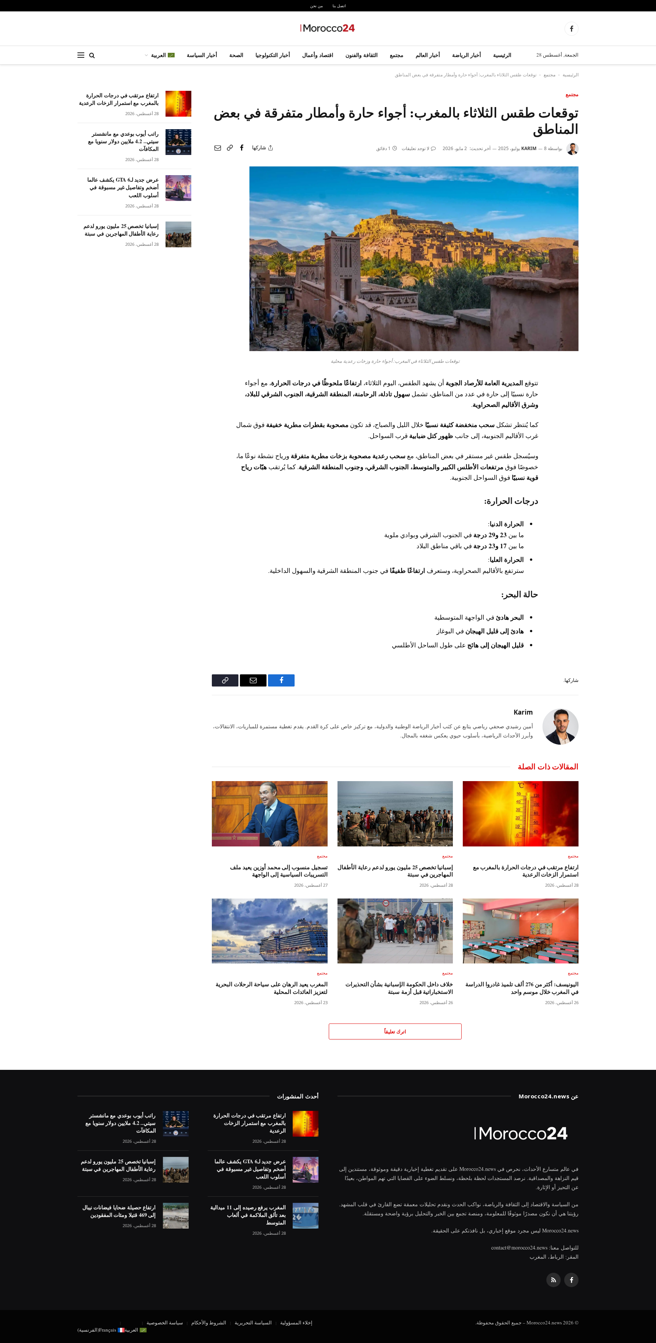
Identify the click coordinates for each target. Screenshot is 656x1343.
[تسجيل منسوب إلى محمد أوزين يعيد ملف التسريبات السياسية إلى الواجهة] (270, 813)
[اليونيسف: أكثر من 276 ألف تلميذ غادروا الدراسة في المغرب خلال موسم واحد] (521, 930)
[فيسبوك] (571, 402)
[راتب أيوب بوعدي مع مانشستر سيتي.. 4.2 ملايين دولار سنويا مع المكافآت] (178, 142)
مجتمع (397, 55)
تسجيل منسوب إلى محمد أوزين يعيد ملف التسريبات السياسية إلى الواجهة (278, 871)
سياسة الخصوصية (165, 1322)
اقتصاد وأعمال (317, 55)
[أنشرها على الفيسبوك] (242, 147)
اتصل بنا (339, 5)
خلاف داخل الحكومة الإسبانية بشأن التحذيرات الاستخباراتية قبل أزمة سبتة (399, 988)
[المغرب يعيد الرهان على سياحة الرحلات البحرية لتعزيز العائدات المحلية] (270, 930)
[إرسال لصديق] (217, 147)
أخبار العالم (428, 55)
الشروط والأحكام (208, 1322)
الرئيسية (502, 55)
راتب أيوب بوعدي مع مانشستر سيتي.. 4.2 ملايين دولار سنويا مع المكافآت (123, 141)
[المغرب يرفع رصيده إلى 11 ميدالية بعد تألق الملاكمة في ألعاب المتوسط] (306, 1216)
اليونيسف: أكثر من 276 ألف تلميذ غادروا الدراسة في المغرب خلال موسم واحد (522, 988)
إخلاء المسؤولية (296, 1322)
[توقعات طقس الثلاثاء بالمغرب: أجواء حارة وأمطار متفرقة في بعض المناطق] (414, 349)
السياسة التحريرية (253, 1322)
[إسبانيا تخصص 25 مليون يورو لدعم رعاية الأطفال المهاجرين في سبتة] (395, 813)
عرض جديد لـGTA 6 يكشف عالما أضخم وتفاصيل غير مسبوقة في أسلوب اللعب (123, 187)
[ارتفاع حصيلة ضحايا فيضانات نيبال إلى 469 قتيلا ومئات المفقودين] (176, 1216)
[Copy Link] (229, 147)
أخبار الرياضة (466, 55)
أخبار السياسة (202, 55)
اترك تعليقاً (395, 1031)
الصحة (236, 55)
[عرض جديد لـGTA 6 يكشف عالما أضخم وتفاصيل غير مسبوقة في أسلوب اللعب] (178, 188)
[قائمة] (80, 55)
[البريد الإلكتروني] (571, 437)
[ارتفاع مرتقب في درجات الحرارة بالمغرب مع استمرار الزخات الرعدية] (521, 813)
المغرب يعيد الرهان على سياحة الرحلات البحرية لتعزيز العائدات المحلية (271, 988)
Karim (528, 148)
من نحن (316, 5)
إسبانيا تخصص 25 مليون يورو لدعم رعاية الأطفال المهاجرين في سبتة (395, 871)
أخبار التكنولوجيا (272, 55)
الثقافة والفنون (361, 55)
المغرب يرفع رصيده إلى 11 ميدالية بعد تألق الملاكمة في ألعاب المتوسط (248, 1215)
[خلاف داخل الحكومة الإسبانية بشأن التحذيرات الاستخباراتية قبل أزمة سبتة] (395, 930)
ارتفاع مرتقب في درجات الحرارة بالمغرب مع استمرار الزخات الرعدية (526, 871)
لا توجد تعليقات (415, 148)
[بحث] (92, 55)
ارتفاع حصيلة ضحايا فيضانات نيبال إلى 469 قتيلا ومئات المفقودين (119, 1211)
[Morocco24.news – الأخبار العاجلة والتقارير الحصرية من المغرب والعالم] (328, 28)
